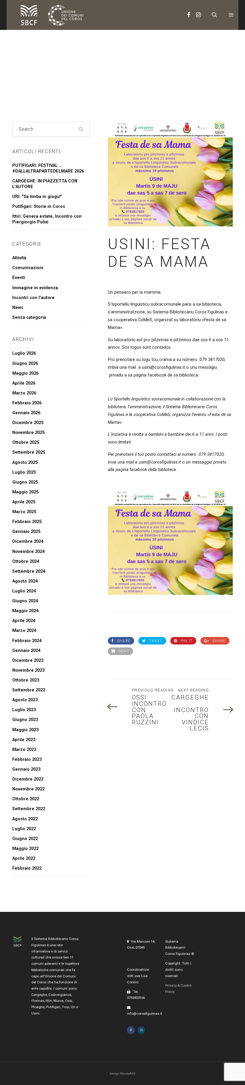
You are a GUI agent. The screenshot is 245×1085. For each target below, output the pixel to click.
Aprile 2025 (23, 502)
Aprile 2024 (23, 620)
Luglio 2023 (24, 709)
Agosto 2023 (25, 699)
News (17, 307)
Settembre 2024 (28, 571)
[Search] (81, 129)
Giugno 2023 (25, 719)
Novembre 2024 (28, 551)
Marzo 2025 (24, 511)
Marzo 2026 (24, 393)
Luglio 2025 (24, 472)
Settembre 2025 (28, 452)
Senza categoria (29, 317)
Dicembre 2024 (27, 541)
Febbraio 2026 (27, 403)
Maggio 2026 (25, 373)
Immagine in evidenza (35, 287)
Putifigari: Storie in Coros (38, 206)
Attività (19, 257)
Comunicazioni (27, 267)
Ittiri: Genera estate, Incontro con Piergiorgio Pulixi (47, 219)
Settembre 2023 (28, 690)
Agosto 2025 (25, 462)
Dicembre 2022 (27, 779)
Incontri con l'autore (33, 297)
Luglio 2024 (24, 591)
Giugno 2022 (25, 838)
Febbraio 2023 (27, 759)
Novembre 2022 (28, 789)
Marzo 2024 (24, 630)
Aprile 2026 (23, 383)
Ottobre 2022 (25, 798)
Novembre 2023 (28, 670)
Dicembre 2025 (27, 422)
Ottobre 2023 (25, 680)
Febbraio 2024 (27, 640)
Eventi (18, 277)
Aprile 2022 (23, 858)
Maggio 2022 (25, 848)
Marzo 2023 (24, 749)
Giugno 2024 (25, 601)
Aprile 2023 (23, 739)
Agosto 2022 (25, 819)
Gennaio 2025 (26, 531)
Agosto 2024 (25, 581)
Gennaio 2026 (26, 412)
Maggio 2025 (25, 492)
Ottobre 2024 (25, 561)
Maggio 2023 (25, 729)
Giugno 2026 (25, 363)
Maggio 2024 (25, 610)
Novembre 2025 (28, 432)
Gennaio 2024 (26, 650)
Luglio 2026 (24, 353)
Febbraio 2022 (27, 868)
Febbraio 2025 (27, 521)
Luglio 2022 (24, 828)
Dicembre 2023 (27, 660)
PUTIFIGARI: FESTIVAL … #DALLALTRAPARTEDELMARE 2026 (48, 168)
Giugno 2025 (25, 482)
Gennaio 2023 (26, 769)
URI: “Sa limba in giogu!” (37, 196)
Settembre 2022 (28, 808)
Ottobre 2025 (25, 442)
